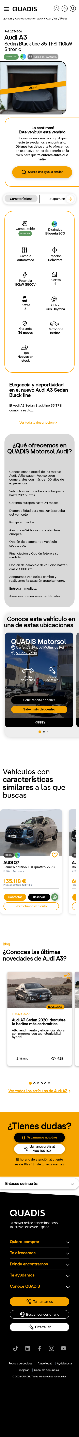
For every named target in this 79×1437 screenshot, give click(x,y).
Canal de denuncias (46, 1370)
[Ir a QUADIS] (32, 9)
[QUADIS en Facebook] (39, 1348)
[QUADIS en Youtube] (63, 1348)
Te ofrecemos (23, 1253)
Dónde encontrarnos (29, 1264)
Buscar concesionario (42, 1314)
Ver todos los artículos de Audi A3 (38, 1091)
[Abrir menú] (6, 9)
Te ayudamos (22, 1275)
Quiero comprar (25, 1242)
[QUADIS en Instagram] (51, 1348)
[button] (71, 200)
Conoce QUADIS (25, 1286)
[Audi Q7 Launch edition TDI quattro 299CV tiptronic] (31, 832)
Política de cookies (20, 1363)
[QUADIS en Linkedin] (27, 1348)
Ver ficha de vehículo (31, 906)
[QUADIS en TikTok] (15, 1348)
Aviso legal (45, 1363)
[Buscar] (73, 9)
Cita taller (43, 1327)
